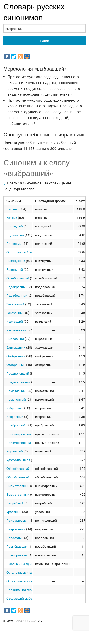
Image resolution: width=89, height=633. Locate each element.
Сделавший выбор (20, 598)
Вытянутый (14, 269)
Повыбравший (17, 546)
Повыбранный (17, 555)
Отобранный (15, 364)
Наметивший (16, 390)
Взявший (12, 209)
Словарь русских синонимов (34, 11)
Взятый (11, 217)
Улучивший (14, 451)
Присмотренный (18, 442)
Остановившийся (19, 252)
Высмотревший (17, 485)
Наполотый (14, 537)
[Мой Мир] (27, 56)
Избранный (14, 408)
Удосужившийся (18, 459)
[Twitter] (13, 56)
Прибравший (16, 425)
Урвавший (13, 511)
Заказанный (15, 312)
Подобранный (16, 295)
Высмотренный (17, 494)
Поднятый (13, 243)
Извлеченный (16, 330)
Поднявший (15, 234)
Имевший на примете (22, 563)
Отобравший (15, 356)
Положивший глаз (19, 589)
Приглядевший (17, 520)
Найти (44, 40)
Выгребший (15, 503)
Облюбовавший (18, 468)
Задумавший (15, 347)
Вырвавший (15, 338)
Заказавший (15, 304)
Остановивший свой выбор (26, 581)
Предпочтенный (18, 382)
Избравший (14, 416)
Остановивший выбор (22, 572)
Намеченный (16, 399)
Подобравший (16, 286)
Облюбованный (18, 477)
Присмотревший (18, 433)
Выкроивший (15, 529)
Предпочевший (17, 373)
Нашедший (14, 226)
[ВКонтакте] (7, 56)
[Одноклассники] (20, 56)
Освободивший (17, 278)
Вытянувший (15, 260)
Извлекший (14, 321)
